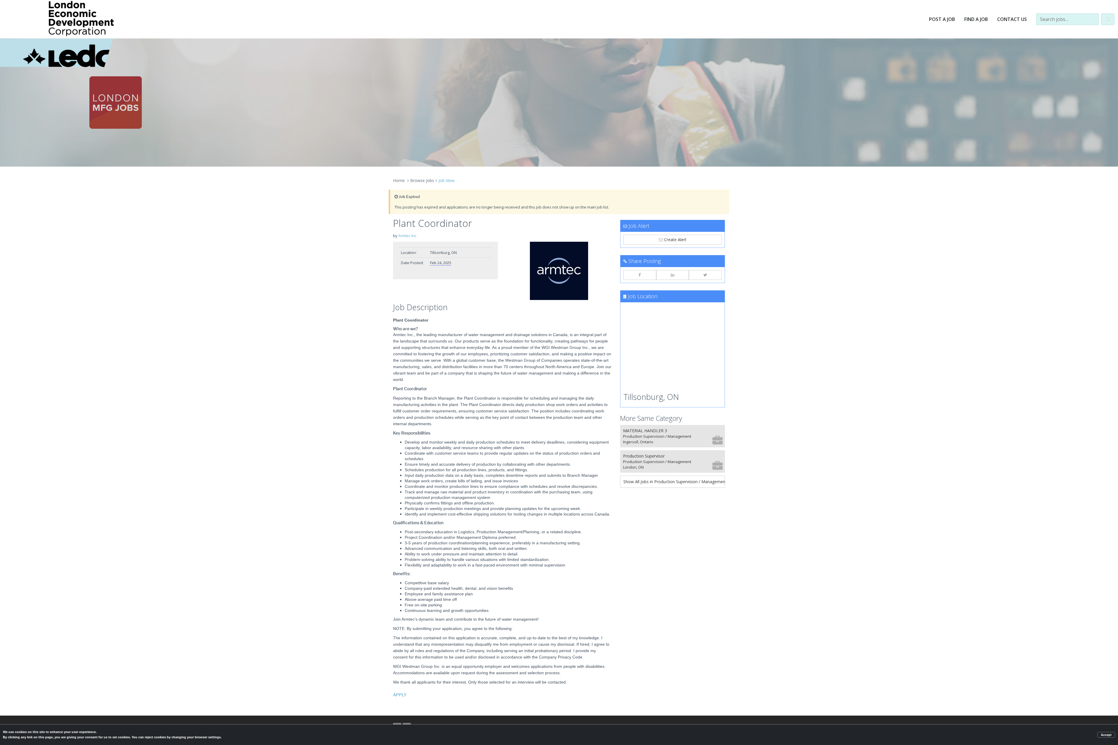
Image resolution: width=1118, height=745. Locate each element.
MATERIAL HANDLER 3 (657, 436)
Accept (1106, 735)
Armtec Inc (407, 235)
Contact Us (1012, 19)
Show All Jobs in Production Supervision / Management (674, 481)
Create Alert (675, 239)
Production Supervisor (657, 461)
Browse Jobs (422, 180)
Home (399, 180)
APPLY (400, 695)
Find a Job (976, 19)
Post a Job (942, 19)
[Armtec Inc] (559, 271)
